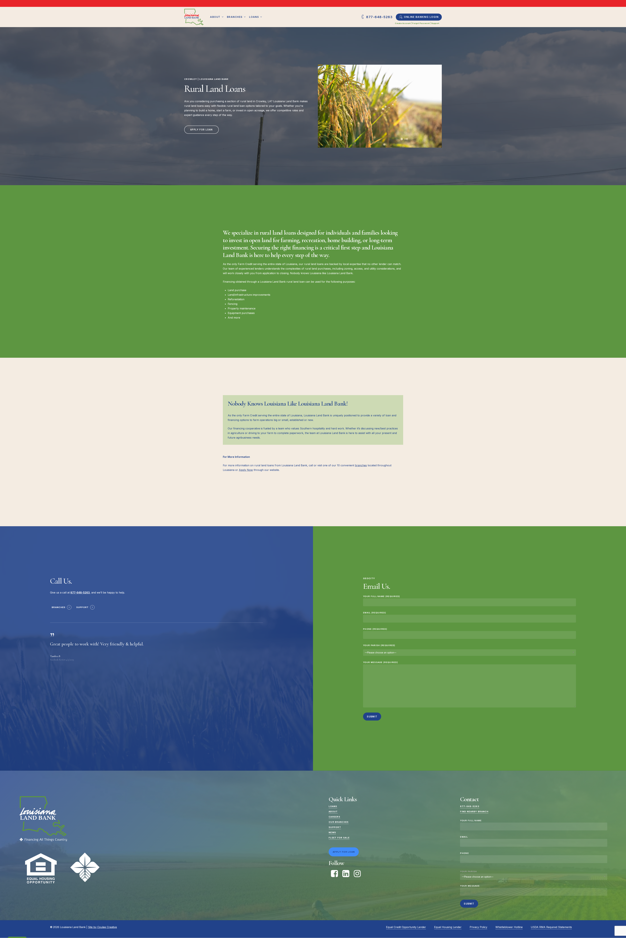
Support (82, 607)
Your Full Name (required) (381, 596)
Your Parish (468, 871)
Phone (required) (375, 629)
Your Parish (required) (379, 645)
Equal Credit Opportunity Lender (406, 927)
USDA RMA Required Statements (551, 927)
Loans (333, 806)
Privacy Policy (478, 927)
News (332, 832)
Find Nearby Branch (474, 811)
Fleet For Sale (339, 837)
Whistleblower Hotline (509, 927)
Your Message (470, 885)
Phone (464, 853)
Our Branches (339, 822)
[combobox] (469, 652)
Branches (58, 607)
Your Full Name (471, 820)
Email (464, 836)
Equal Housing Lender (448, 927)
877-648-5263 (469, 806)
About (333, 811)
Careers (334, 816)
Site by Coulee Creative (102, 927)
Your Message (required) (380, 662)
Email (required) (374, 612)
